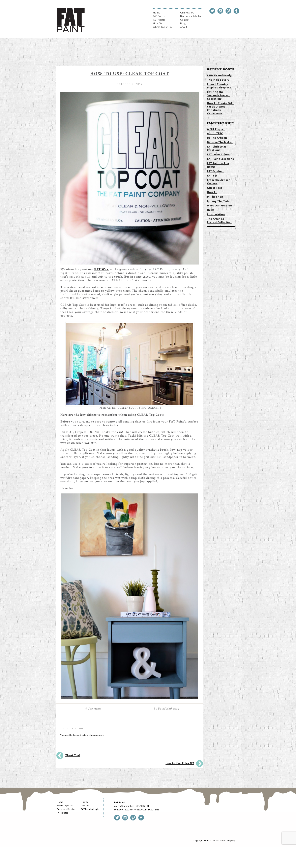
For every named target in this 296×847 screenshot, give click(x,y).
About (183, 27)
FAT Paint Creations (220, 159)
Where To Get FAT (163, 27)
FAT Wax (101, 269)
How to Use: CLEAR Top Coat (129, 74)
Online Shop (187, 12)
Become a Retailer (190, 16)
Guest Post (214, 188)
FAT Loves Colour (218, 154)
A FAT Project (216, 129)
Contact (184, 20)
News (210, 210)
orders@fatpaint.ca (124, 805)
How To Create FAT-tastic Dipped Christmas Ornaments (220, 108)
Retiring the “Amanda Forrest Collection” (218, 95)
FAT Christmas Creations (216, 148)
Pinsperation (216, 214)
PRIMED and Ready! (219, 75)
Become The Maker (220, 142)
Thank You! (72, 755)
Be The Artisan (217, 137)
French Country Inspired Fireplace (219, 85)
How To (157, 23)
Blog (182, 23)
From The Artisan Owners (218, 181)
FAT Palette (159, 20)
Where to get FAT (65, 805)
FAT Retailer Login (90, 809)
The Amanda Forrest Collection (219, 220)
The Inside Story (218, 79)
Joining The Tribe (218, 201)
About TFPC (215, 133)
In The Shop (215, 196)
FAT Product (215, 171)
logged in (78, 734)
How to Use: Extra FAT (180, 763)
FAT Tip (212, 175)
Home (156, 12)
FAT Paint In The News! (218, 164)
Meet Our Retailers (220, 205)
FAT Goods (159, 16)
